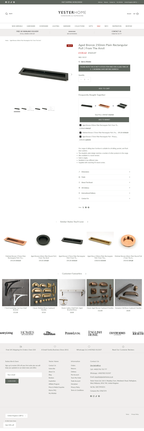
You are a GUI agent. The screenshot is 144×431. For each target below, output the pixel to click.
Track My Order (76, 378)
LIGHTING (55, 26)
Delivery (100, 2)
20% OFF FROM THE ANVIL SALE (72, 2)
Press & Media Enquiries (56, 387)
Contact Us (112, 2)
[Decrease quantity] (80, 79)
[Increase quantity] (89, 79)
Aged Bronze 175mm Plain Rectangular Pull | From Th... (72, 257)
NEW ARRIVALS (17, 26)
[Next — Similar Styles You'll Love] (87, 221)
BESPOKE (129, 26)
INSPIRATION (116, 26)
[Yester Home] (72, 14)
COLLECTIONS (80, 26)
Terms (127, 414)
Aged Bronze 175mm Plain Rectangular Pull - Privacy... (99, 136)
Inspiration (52, 381)
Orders (73, 365)
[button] (85, 62)
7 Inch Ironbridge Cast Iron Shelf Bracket (16, 309)
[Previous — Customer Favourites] (58, 273)
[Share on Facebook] (86, 207)
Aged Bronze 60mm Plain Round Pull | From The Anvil (44, 257)
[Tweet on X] (83, 207)
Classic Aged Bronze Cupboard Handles (100, 308)
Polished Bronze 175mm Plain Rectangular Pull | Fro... (99, 132)
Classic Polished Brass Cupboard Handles (44, 309)
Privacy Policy (75, 387)
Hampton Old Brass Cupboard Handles (128, 308)
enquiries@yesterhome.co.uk (104, 377)
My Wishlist (120, 2)
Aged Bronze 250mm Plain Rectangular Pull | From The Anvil (25, 40)
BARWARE (67, 26)
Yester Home (12, 421)
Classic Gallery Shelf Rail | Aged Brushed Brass (72, 309)
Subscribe (12, 381)
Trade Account (75, 381)
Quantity (81, 75)
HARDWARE (31, 26)
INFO (106, 26)
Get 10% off (9, 425)
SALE (98, 26)
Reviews (51, 378)
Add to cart (104, 88)
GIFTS (91, 26)
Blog (50, 375)
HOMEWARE (43, 26)
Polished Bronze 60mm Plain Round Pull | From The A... (128, 257)
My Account (75, 375)
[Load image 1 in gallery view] (44, 73)
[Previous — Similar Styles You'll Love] (56, 221)
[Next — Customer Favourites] (85, 273)
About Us (52, 372)
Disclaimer (74, 384)
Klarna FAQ (52, 390)
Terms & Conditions (77, 390)
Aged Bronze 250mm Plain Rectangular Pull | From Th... (100, 125)
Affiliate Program (54, 384)
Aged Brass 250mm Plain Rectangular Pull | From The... (100, 257)
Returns (106, 2)
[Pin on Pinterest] (88, 207)
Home (6, 40)
